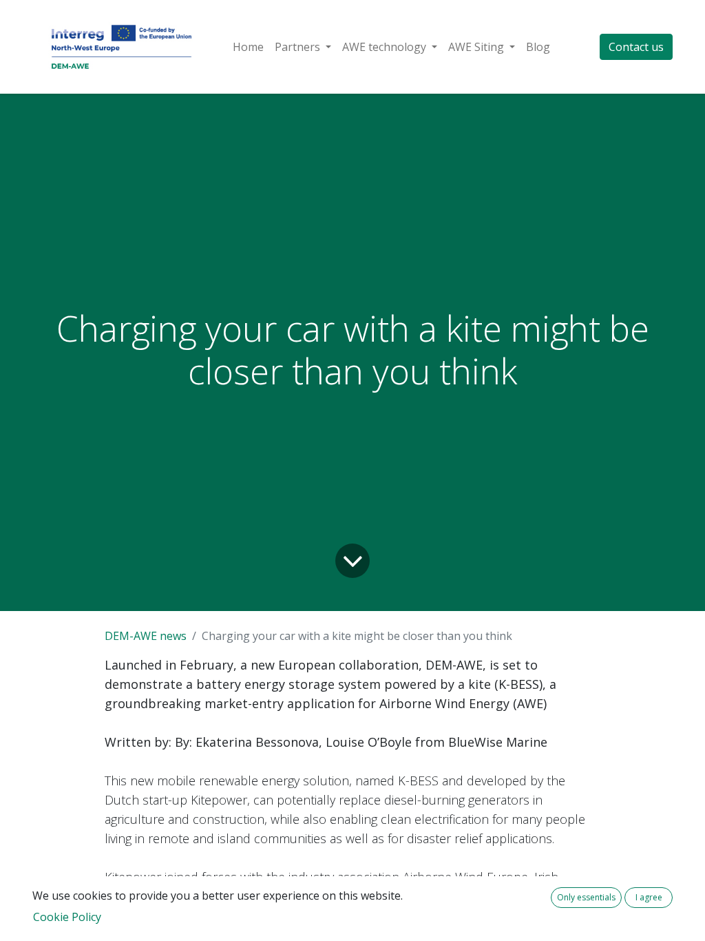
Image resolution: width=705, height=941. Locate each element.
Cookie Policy (67, 916)
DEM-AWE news (146, 635)
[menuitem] (248, 47)
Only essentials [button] (586, 897)
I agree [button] (648, 897)
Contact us (636, 46)
